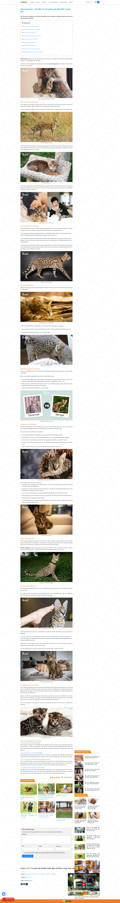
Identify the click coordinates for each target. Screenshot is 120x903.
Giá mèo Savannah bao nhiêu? (29, 42)
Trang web (58, 846)
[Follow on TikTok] (27, 884)
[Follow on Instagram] (24, 884)
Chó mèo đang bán (52, 2)
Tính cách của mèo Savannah (29, 32)
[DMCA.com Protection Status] (67, 901)
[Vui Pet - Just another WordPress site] (23, 2)
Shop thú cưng (63, 2)
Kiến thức (44, 2)
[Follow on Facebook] (22, 884)
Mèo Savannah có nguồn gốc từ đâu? (31, 26)
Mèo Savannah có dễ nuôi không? (30, 39)
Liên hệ (70, 2)
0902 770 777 (29, 877)
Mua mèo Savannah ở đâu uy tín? (30, 45)
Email (40, 846)
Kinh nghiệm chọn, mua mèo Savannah (31, 48)
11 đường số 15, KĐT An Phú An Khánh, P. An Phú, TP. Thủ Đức (40, 874)
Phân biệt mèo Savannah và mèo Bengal (31, 35)
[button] (30, 743)
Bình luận (24, 834)
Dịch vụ (37, 2)
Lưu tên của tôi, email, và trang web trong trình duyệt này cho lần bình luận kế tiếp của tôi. (44, 852)
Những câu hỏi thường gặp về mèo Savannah (32, 52)
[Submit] (95, 2)
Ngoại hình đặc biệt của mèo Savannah (31, 29)
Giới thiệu (32, 2)
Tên (23, 846)
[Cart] (98, 2)
